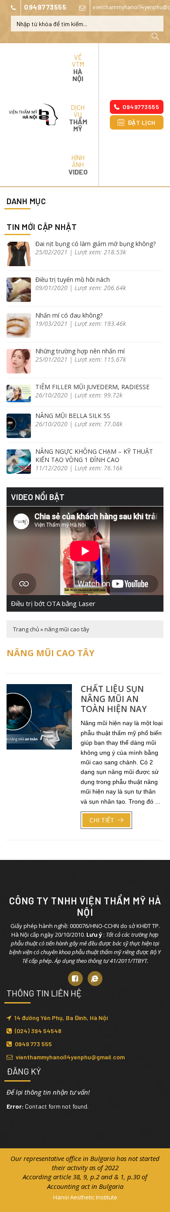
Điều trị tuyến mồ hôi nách (72, 279)
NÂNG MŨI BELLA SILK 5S (72, 415)
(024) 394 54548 (38, 1030)
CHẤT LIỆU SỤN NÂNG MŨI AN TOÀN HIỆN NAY (114, 699)
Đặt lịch (142, 122)
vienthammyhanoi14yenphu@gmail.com (70, 1057)
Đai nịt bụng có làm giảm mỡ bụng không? (95, 244)
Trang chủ (26, 629)
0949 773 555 (33, 1044)
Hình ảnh (78, 165)
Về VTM (78, 67)
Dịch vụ (78, 118)
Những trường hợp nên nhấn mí (80, 351)
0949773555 (45, 7)
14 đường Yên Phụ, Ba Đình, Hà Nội (61, 1017)
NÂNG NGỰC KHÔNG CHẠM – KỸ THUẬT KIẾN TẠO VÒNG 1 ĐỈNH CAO (94, 455)
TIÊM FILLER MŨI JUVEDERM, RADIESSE (92, 387)
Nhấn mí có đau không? (68, 315)
